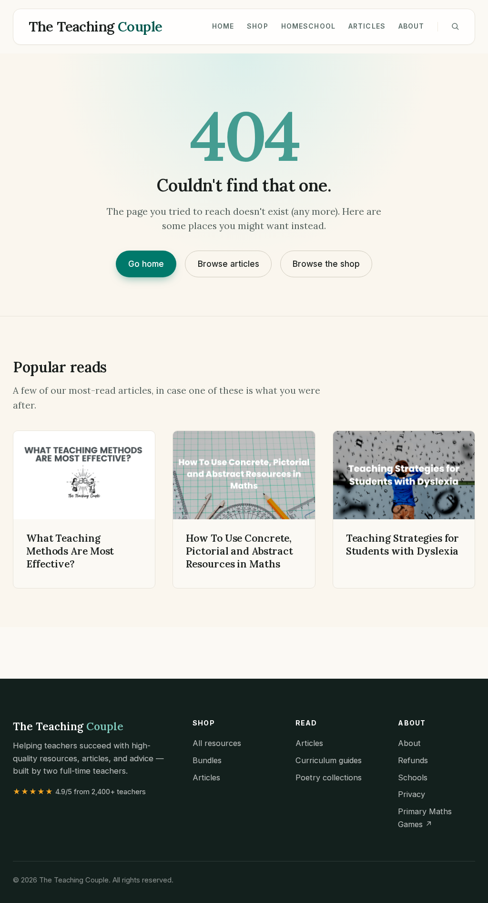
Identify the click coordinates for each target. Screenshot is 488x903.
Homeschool (308, 26)
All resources (217, 743)
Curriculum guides (328, 760)
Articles (367, 26)
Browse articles (228, 264)
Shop (257, 26)
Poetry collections (328, 777)
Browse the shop (326, 264)
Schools (412, 777)
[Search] (455, 26)
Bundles (207, 760)
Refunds (413, 760)
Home (223, 26)
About (411, 26)
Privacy (411, 794)
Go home (146, 264)
